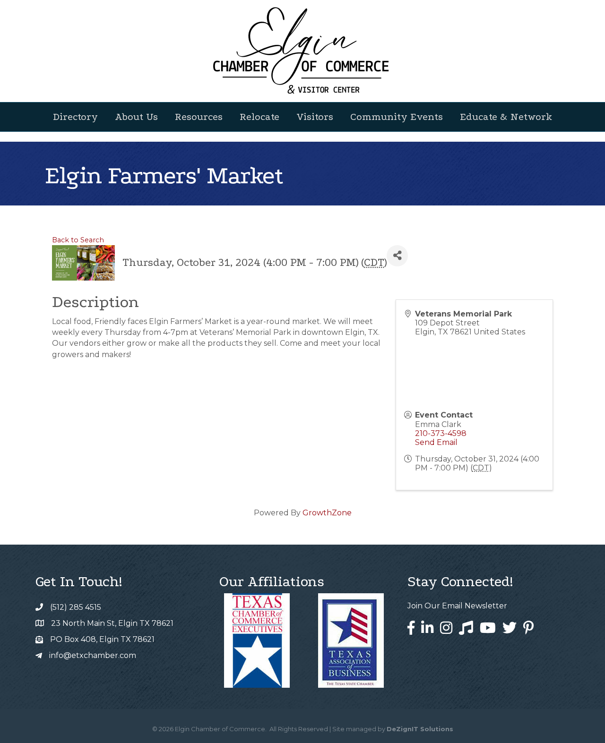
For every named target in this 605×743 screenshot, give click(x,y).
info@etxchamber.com (92, 655)
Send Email (436, 442)
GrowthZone (327, 512)
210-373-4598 (441, 433)
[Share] (397, 255)
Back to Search (78, 240)
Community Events (396, 116)
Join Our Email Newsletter (457, 605)
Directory (75, 116)
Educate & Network (506, 116)
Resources (199, 116)
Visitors (314, 116)
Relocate (259, 116)
